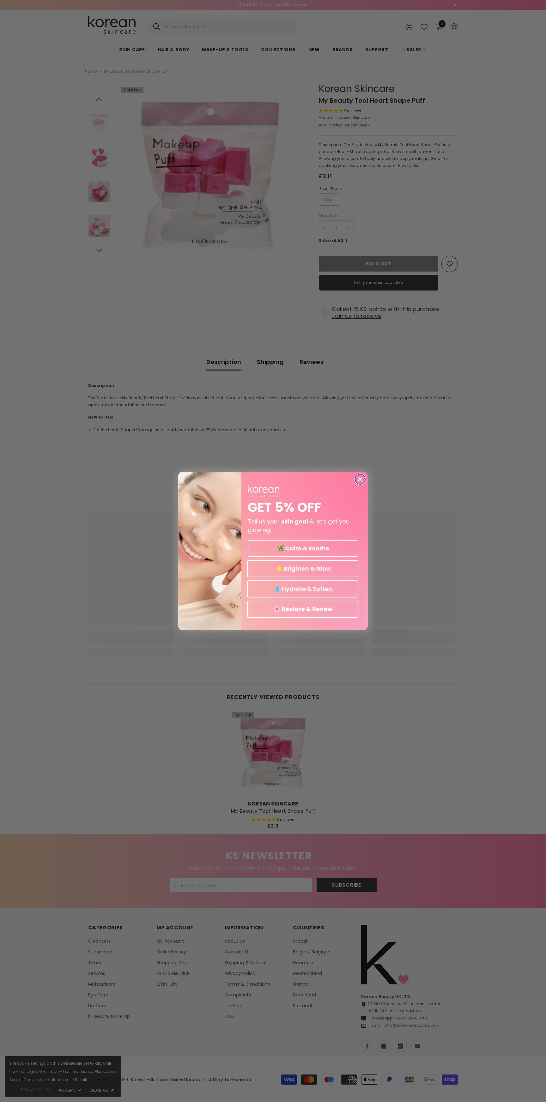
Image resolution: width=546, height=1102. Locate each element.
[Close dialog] (360, 479)
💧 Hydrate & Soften (303, 589)
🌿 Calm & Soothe (303, 548)
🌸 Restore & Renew (302, 609)
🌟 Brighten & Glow (303, 568)
